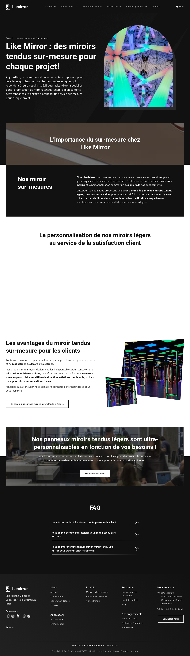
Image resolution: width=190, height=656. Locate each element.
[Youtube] (18, 616)
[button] (50, 6)
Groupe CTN (112, 645)
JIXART (83, 651)
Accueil (9, 38)
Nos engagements (25, 38)
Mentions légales (97, 651)
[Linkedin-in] (24, 616)
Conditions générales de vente (123, 651)
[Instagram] (13, 616)
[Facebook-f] (8, 616)
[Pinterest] (29, 616)
